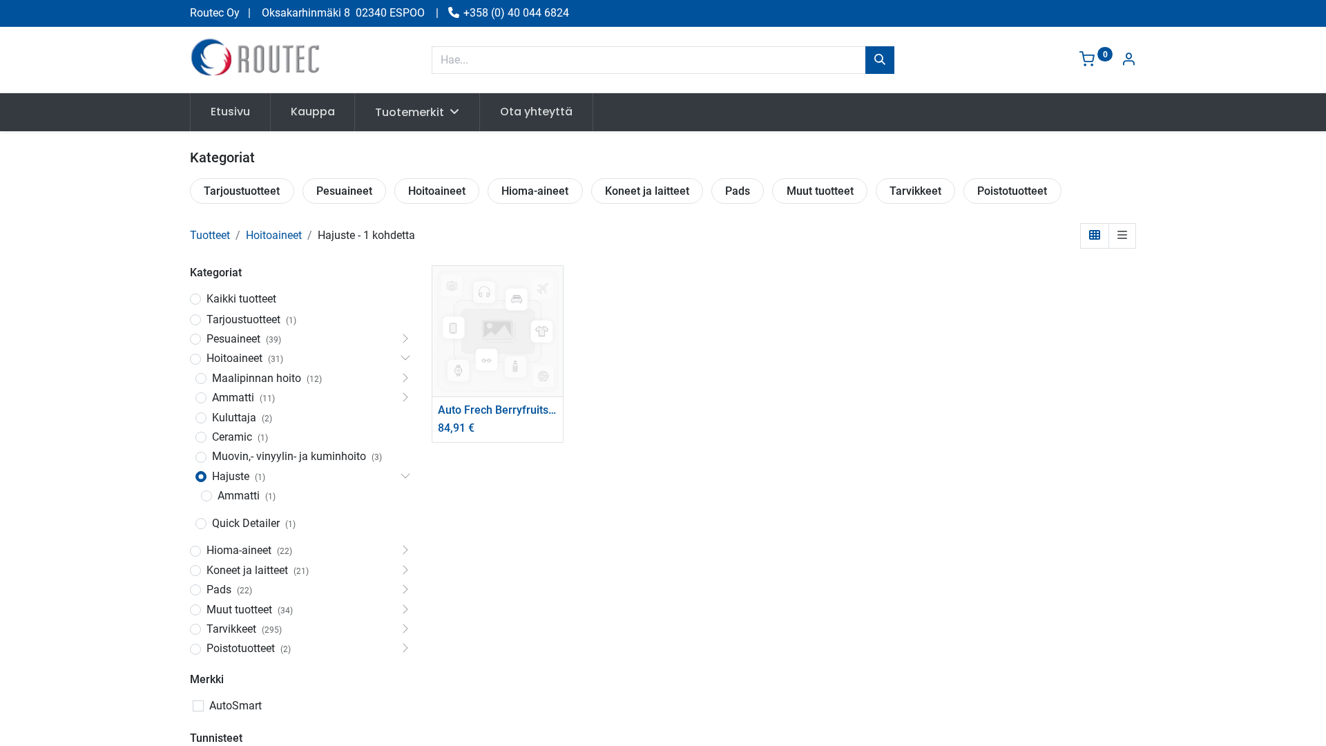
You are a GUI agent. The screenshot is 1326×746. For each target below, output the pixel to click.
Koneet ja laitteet (647, 191)
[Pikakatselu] (554, 288)
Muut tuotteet (820, 191)
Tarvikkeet (915, 191)
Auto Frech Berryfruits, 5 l (497, 410)
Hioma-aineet (534, 191)
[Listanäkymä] (1122, 235)
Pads (737, 191)
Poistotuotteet (1012, 191)
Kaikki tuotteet (241, 298)
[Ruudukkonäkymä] (1094, 235)
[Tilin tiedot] (1128, 60)
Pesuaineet (344, 191)
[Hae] (879, 60)
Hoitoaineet (436, 191)
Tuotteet (210, 235)
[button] (554, 319)
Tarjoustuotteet (242, 191)
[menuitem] (230, 112)
